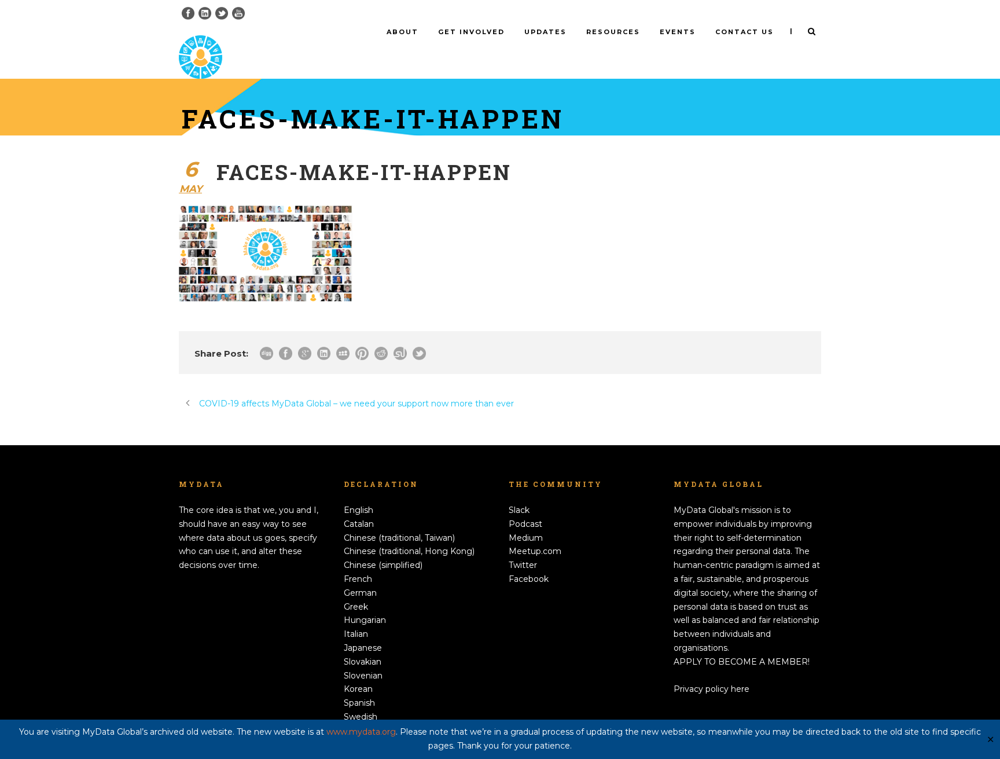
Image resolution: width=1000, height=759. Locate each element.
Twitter (523, 565)
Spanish (359, 703)
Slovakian (362, 662)
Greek (356, 607)
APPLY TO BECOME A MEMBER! (742, 662)
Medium (526, 538)
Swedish (360, 717)
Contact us (744, 32)
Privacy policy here (711, 689)
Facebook (529, 579)
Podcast (525, 524)
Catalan (359, 524)
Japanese (363, 648)
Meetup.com (535, 551)
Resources (613, 32)
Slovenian (363, 675)
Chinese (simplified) (383, 565)
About (402, 32)
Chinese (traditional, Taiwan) (399, 538)
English (358, 510)
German (360, 593)
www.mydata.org (361, 732)
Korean (358, 689)
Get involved (471, 32)
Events (678, 32)
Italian (356, 634)
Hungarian (365, 620)
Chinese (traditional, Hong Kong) (409, 551)
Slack (519, 510)
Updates (545, 32)
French (358, 579)
